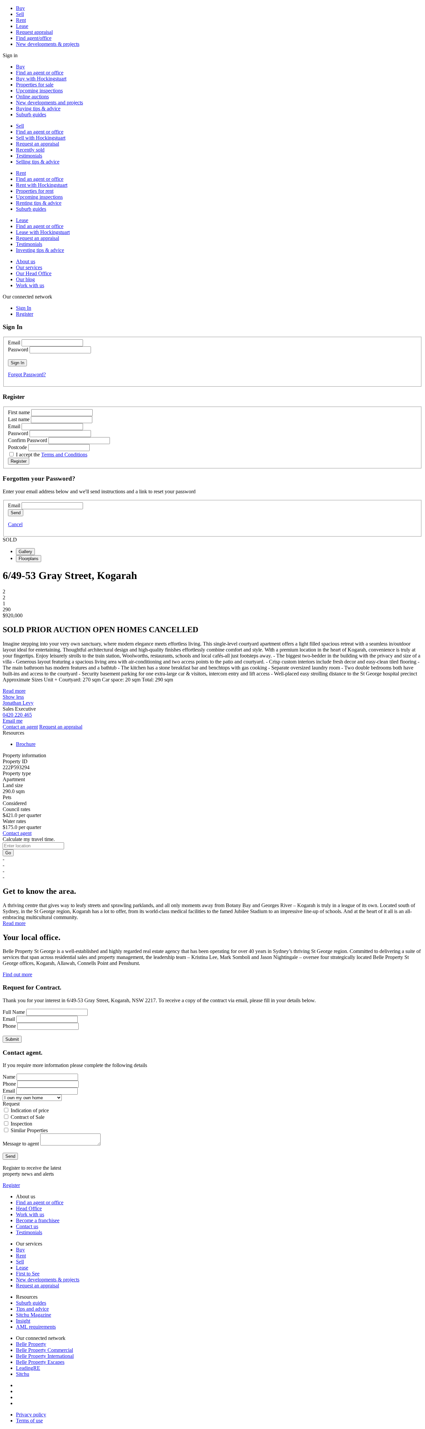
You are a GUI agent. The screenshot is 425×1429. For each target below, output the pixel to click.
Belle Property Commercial (44, 1350)
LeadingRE (28, 1368)
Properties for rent (34, 191)
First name (19, 412)
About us (25, 261)
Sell (20, 14)
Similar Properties (29, 1130)
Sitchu (22, 1374)
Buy (20, 8)
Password (18, 349)
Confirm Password (27, 440)
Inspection (21, 1124)
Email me (13, 721)
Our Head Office (33, 273)
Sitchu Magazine (33, 1315)
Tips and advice (32, 1309)
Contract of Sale (27, 1117)
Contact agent (17, 833)
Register (11, 1185)
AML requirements (36, 1327)
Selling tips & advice (37, 162)
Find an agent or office (39, 72)
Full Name (14, 1012)
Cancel (15, 524)
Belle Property (31, 1344)
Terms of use (29, 1420)
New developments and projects (49, 102)
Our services (29, 267)
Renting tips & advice (38, 203)
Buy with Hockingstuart (41, 78)
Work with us (30, 285)
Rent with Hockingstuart (41, 185)
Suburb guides (31, 114)
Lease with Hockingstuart (43, 232)
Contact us (27, 1226)
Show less (13, 697)
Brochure (26, 744)
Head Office (29, 1208)
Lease (22, 26)
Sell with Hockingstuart (40, 138)
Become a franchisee (37, 1220)
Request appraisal (34, 32)
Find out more (17, 974)
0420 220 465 (17, 715)
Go (8, 852)
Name (9, 1077)
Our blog (25, 279)
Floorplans (29, 558)
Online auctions (32, 96)
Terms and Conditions (64, 454)
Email (14, 342)
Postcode (17, 447)
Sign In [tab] (23, 308)
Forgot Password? (27, 374)
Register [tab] (24, 314)
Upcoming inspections (39, 90)
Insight (23, 1321)
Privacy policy (31, 1414)
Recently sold (30, 150)
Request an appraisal (37, 144)
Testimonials (29, 156)
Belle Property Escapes (40, 1362)
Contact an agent (20, 727)
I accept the (51, 454)
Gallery (25, 551)
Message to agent (21, 1143)
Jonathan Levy (18, 703)
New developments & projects (47, 44)
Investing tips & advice (40, 250)
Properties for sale (34, 84)
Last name (19, 419)
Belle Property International (45, 1356)
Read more (14, 691)
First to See (28, 1273)
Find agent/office (33, 38)
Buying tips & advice (38, 108)
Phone (9, 1026)
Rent (21, 20)
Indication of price (30, 1110)
